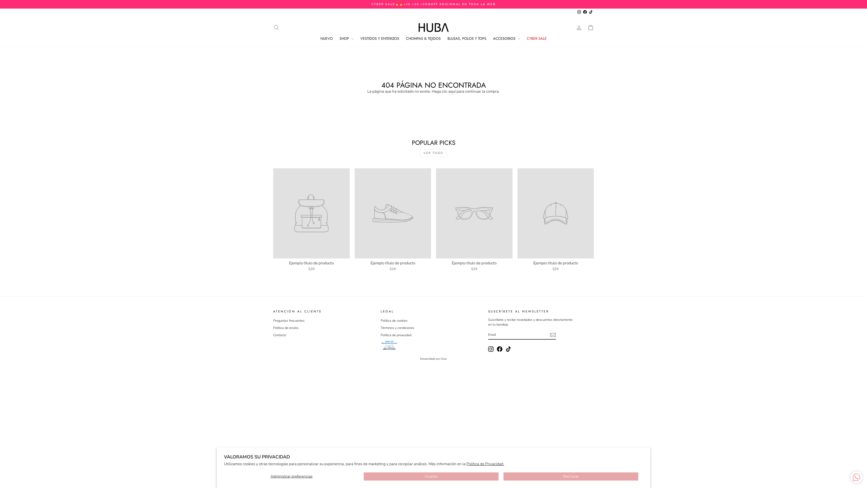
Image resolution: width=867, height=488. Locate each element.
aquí (452, 91)
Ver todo (433, 153)
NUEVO (326, 38)
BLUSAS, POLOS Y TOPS (466, 38)
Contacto (279, 335)
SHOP (345, 38)
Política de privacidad (396, 335)
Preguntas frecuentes (289, 320)
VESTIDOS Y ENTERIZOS (379, 38)
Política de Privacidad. (485, 464)
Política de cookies (394, 320)
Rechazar (571, 476)
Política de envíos (285, 328)
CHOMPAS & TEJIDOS (423, 38)
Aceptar (431, 476)
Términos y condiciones (397, 328)
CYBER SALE (537, 38)
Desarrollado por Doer (433, 359)
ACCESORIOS (505, 38)
